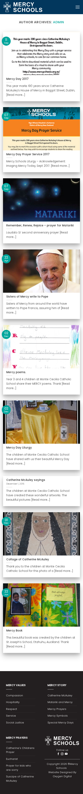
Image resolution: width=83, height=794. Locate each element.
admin (58, 22)
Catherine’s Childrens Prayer (20, 750)
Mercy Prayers (57, 709)
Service (11, 715)
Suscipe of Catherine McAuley (20, 778)
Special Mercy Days (61, 722)
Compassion (14, 695)
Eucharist (12, 759)
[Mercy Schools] (23, 7)
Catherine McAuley (60, 695)
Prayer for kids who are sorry (18, 767)
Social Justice (15, 722)
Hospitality (13, 702)
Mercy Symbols (58, 715)
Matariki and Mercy (60, 702)
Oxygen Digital (62, 776)
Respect (11, 709)
